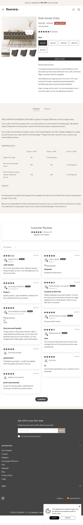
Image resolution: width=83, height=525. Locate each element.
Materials (5, 468)
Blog (3, 472)
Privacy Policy (7, 475)
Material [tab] (47, 109)
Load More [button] (41, 399)
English (59, 498)
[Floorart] (12, 9)
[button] (78, 9)
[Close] (80, 506)
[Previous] (27, 32)
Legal (4, 479)
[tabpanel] (41, 163)
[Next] (31, 32)
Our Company (7, 450)
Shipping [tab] (36, 109)
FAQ (3, 464)
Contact (5, 454)
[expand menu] (3, 9)
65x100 (53, 43)
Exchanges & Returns (10, 461)
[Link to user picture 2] (6, 321)
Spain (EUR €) (75, 498)
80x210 (42, 50)
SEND (61, 431)
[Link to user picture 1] (62, 265)
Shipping (5, 457)
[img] (8, 256)
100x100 (64, 43)
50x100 (42, 43)
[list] (19, 32)
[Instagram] (3, 498)
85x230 (74, 43)
